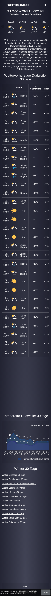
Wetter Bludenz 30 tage (13, 513)
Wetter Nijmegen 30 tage (13, 475)
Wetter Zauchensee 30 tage (15, 479)
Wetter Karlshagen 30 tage (14, 518)
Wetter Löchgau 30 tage (13, 492)
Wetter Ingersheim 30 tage (14, 509)
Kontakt (25, 586)
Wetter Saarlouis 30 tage (13, 505)
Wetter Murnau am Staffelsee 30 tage (19, 483)
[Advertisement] (25, 384)
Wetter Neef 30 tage (11, 501)
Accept (45, 592)
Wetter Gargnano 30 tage (13, 488)
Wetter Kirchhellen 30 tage (14, 496)
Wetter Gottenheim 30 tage (14, 522)
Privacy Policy (21, 593)
